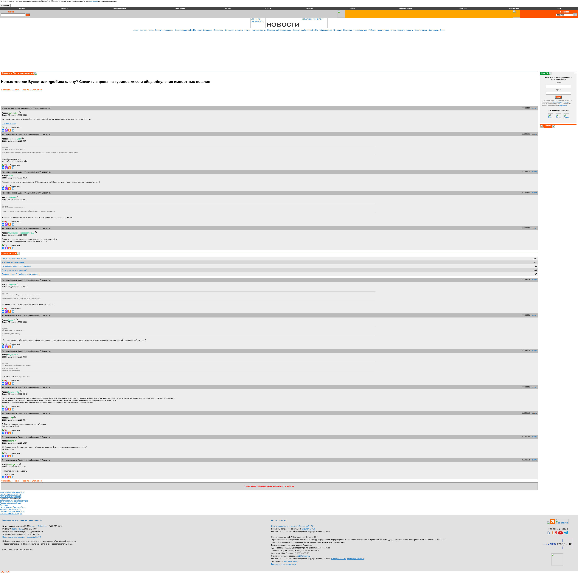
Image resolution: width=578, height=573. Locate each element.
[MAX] (6, 130)
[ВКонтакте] (3, 130)
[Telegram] (13, 130)
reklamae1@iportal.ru (39, 526)
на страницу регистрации (560, 102)
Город (150, 30)
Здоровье (207, 30)
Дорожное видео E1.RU (185, 30)
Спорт (393, 30)
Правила (25, 90)
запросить (563, 105)
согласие (94, 1)
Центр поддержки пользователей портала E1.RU (292, 526)
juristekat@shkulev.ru (355, 559)
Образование (326, 30)
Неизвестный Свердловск (279, 30)
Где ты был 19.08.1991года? (14, 258)
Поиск (16, 90)
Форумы (6, 73)
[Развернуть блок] (542, 126)
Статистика (37, 90)
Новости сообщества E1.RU (305, 30)
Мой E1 (544, 73)
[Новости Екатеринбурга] (258, 27)
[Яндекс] (558, 116)
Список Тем (6, 90)
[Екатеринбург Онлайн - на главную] (315, 27)
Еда (199, 30)
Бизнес (143, 30)
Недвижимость (258, 30)
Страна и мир (421, 30)
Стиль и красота (405, 30)
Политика (347, 30)
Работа (372, 30)
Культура (229, 30)
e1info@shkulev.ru (338, 559)
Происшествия (360, 30)
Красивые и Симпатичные (13, 262)
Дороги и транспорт (164, 30)
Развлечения (383, 30)
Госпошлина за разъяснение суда (16, 266)
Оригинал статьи (9, 123)
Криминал (218, 30)
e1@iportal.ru (17, 529)
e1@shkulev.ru (304, 556)
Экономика (433, 30)
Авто (136, 30)
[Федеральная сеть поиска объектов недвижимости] (557, 559)
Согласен (5, 5)
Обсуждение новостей (23, 73)
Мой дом (239, 30)
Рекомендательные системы (283, 564)
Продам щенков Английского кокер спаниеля (21, 274)
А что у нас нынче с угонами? (14, 270)
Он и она (337, 30)
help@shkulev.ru (308, 529)
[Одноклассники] (9, 130)
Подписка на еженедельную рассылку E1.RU (21, 537)
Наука (247, 30)
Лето (442, 30)
